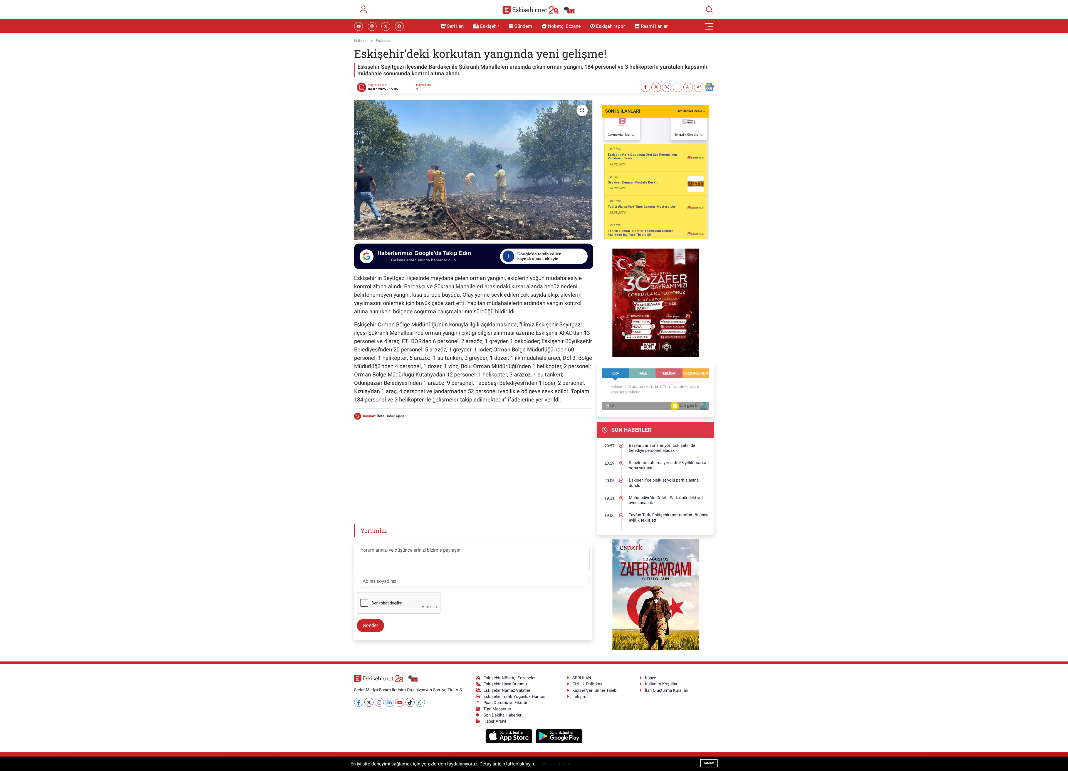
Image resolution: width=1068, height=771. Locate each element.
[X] (369, 702)
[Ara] (709, 9)
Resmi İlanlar (654, 26)
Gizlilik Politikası (588, 683)
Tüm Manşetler (497, 708)
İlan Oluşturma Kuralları (666, 690)
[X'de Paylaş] (656, 87)
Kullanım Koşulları (662, 683)
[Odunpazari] (655, 302)
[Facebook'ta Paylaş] (645, 87)
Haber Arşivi (494, 721)
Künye (650, 677)
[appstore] (509, 735)
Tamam (709, 763)
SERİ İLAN (581, 677)
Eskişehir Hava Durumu (505, 683)
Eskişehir (489, 26)
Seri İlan (455, 26)
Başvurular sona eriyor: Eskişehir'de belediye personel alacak (662, 448)
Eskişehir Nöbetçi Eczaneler (509, 677)
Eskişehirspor (610, 26)
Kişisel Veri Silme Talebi (594, 690)
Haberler (361, 40)
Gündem (523, 26)
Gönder (370, 625)
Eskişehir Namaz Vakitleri (507, 690)
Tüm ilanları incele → (691, 111)
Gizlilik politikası (553, 764)
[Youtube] (399, 702)
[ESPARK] (655, 594)
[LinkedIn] (389, 702)
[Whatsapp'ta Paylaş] (666, 87)
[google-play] (559, 735)
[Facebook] (358, 702)
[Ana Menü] (709, 26)
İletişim (579, 696)
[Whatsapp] (420, 702)
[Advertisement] (473, 468)
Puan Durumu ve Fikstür (505, 702)
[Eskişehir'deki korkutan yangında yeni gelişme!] (473, 170)
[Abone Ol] (709, 87)
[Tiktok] (410, 702)
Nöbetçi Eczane (564, 26)
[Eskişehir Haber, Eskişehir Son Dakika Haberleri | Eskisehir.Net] (539, 10)
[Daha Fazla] (677, 87)
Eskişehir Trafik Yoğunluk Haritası (515, 696)
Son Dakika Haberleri (503, 715)
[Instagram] (379, 702)
